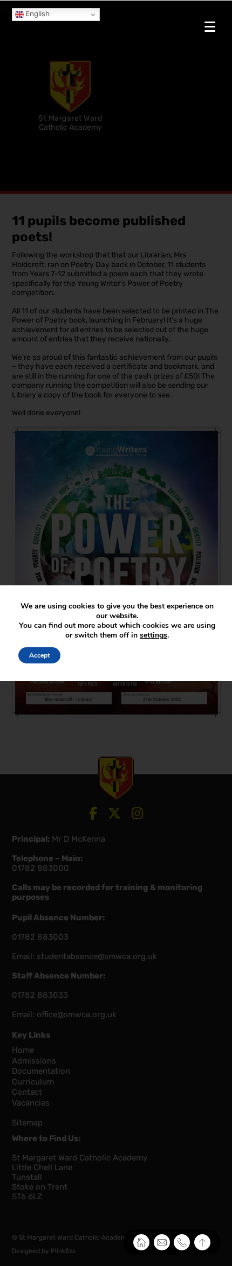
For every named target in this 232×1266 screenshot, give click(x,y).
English (37, 14)
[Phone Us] (182, 1242)
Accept (39, 655)
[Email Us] (162, 1242)
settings (153, 635)
